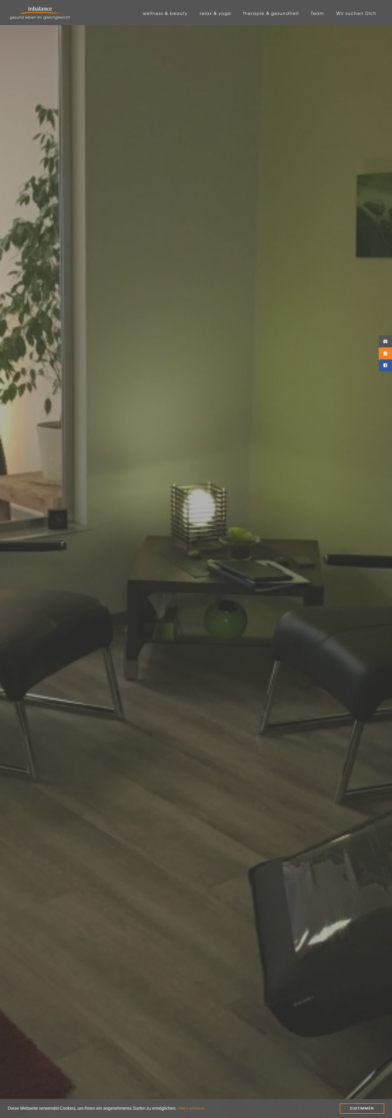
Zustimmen (362, 1108)
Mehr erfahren (191, 1108)
